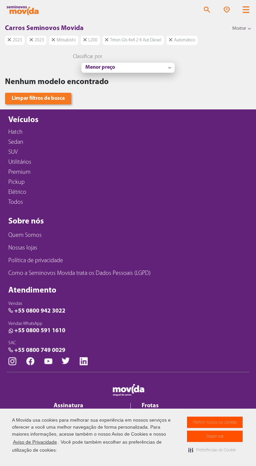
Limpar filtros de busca (38, 98)
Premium (19, 172)
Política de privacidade (35, 261)
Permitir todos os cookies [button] (215, 422)
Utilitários (19, 162)
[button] (212, 450)
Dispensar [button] (215, 436)
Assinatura (68, 406)
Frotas (150, 406)
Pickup (16, 182)
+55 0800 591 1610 (39, 331)
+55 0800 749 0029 (39, 350)
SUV (13, 152)
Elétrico (17, 192)
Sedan (15, 142)
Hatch (15, 132)
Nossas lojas (22, 248)
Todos (15, 202)
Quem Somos (25, 235)
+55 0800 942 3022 (39, 311)
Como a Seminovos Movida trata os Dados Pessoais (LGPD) (79, 273)
